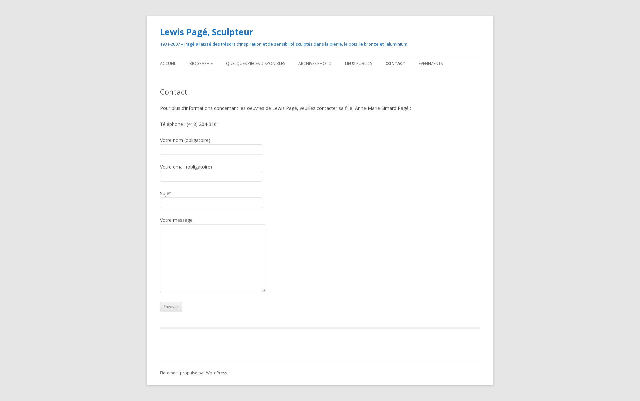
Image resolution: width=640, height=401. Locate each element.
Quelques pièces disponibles (255, 63)
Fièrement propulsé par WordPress (193, 373)
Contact (395, 63)
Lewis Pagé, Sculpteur (206, 32)
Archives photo (315, 63)
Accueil (168, 63)
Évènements (431, 63)
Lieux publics (358, 63)
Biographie (201, 63)
